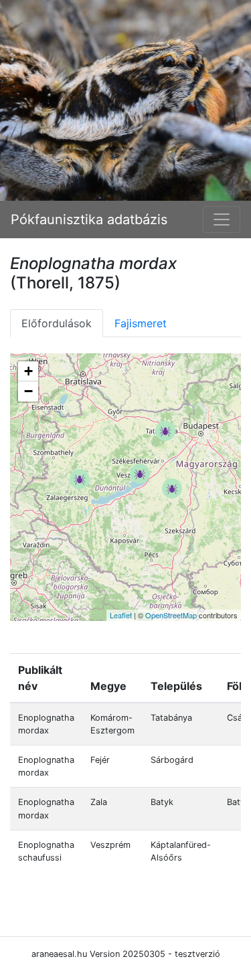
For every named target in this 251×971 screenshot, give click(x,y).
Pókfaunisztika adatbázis (89, 219)
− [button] (28, 391)
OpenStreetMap (171, 615)
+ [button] (28, 371)
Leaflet (121, 615)
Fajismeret (140, 323)
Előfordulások (56, 323)
